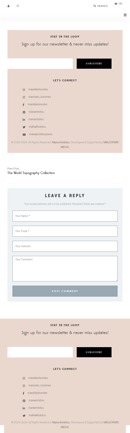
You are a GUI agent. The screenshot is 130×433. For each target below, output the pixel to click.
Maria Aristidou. (60, 142)
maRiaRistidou (37, 126)
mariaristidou (36, 111)
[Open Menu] (125, 14)
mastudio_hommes (39, 96)
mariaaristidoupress (40, 134)
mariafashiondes (38, 89)
